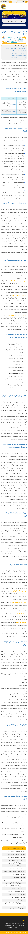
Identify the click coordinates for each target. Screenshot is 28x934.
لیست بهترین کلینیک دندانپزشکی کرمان (16, 889)
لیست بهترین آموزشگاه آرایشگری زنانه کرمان (15, 883)
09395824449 (13, 104)
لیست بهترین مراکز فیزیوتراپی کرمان (17, 894)
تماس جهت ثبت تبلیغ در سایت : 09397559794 (15, 923)
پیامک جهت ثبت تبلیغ (21, 1)
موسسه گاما (19, 21)
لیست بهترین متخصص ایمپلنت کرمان (16, 891)
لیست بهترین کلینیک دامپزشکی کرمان (16, 863)
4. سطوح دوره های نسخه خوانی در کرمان (19, 55)
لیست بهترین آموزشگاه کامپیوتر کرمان (16, 897)
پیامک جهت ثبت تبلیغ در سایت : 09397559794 (15, 925)
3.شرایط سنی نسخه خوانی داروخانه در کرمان (18, 53)
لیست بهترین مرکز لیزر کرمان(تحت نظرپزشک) (14, 880)
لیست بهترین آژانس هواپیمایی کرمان (16, 866)
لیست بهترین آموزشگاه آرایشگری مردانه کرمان (14, 886)
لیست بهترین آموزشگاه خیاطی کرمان (16, 854)
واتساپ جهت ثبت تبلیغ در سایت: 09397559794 (15, 927)
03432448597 (13, 111)
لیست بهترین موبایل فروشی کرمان (17, 869)
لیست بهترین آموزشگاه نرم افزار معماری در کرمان (14, 900)
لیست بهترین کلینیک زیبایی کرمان (17, 860)
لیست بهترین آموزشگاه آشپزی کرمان (16, 851)
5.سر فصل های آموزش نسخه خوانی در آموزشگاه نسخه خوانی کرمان (14, 57)
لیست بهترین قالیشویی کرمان (18, 874)
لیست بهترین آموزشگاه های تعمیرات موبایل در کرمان (15, 904)
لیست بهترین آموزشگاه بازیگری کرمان (16, 857)
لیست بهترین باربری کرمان (19, 877)
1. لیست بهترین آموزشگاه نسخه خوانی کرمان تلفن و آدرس (16, 48)
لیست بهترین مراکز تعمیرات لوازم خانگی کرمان (14, 871)
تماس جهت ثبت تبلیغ (5, 1)
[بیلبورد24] (3, 6)
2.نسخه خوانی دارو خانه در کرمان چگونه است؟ (18, 50)
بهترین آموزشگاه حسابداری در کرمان (17, 908)
